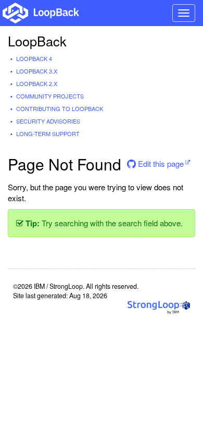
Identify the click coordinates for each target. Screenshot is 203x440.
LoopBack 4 (34, 58)
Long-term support (48, 133)
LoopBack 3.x (36, 71)
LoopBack (37, 40)
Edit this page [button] (160, 163)
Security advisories (48, 121)
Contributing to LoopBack (59, 108)
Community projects (50, 96)
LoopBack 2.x (36, 83)
